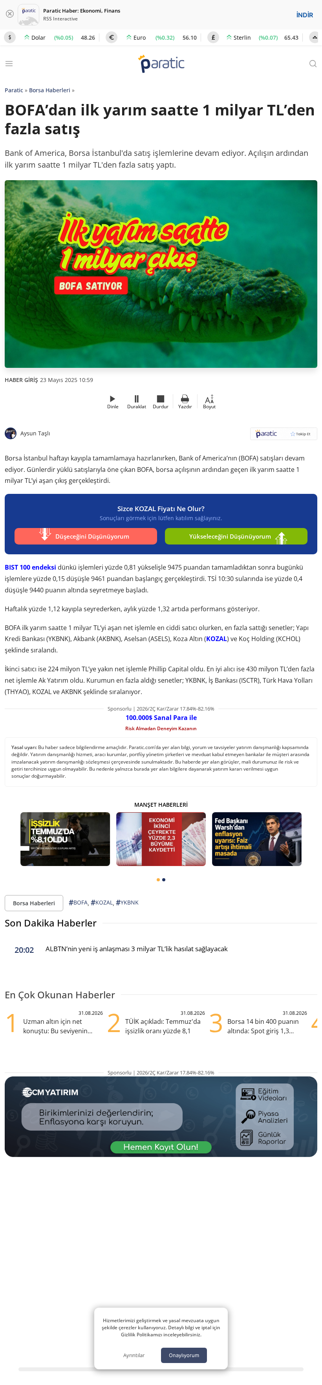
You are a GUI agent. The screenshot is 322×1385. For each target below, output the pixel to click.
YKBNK (127, 902)
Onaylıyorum (184, 1355)
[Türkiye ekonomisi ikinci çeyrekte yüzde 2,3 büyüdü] (161, 839)
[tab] (158, 879)
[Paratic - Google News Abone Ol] (283, 436)
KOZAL (216, 638)
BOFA (78, 902)
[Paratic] (161, 64)
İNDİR (304, 15)
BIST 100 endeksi (30, 567)
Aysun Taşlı (35, 433)
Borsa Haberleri (49, 90)
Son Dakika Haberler (51, 922)
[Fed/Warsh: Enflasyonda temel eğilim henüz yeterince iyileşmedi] (257, 839)
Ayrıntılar (134, 1355)
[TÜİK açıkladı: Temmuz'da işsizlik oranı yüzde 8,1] (65, 839)
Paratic (14, 90)
